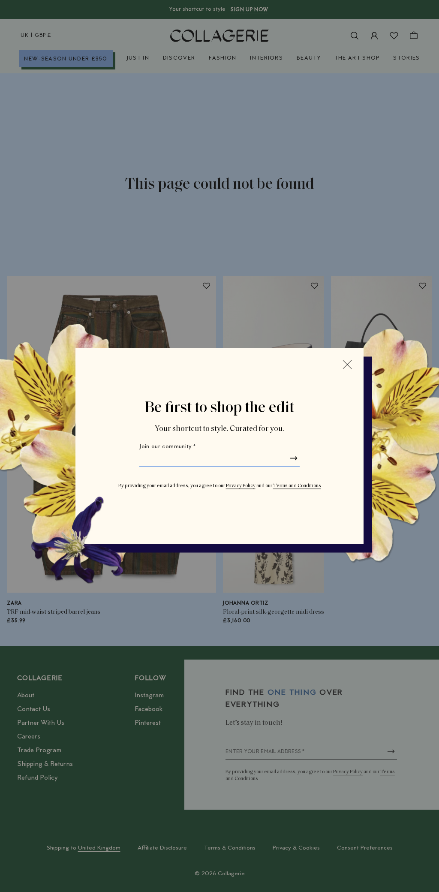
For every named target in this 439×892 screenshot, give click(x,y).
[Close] (347, 365)
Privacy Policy (241, 485)
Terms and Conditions (297, 485)
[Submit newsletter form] (293, 458)
